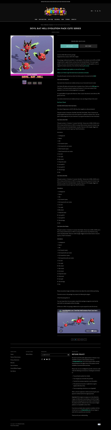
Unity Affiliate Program (16, 368)
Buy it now (88, 46)
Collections (46, 24)
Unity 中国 (50, 19)
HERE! (94, 76)
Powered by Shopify (15, 425)
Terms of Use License (15, 357)
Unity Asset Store (42, 19)
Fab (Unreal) (57, 19)
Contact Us (73, 19)
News (62, 19)
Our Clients (13, 371)
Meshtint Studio (55, 32)
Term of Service (14, 365)
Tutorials (67, 19)
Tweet (75, 340)
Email (85, 340)
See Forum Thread (61, 102)
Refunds (12, 362)
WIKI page (94, 86)
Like (72, 340)
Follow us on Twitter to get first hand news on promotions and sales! (73, 72)
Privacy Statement (15, 360)
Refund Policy (29, 354)
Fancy (82, 340)
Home (36, 19)
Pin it (78, 340)
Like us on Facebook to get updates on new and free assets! (71, 69)
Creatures (51, 24)
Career (12, 354)
